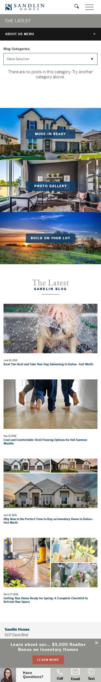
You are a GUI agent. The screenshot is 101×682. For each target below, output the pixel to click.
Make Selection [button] (18, 59)
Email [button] (75, 679)
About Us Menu (19, 34)
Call (60, 678)
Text (91, 679)
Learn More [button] (48, 660)
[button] (97, 643)
